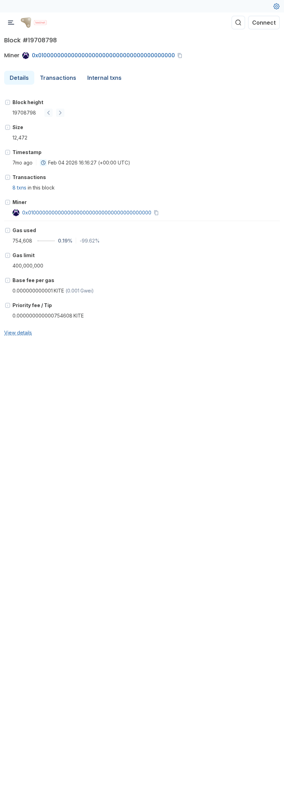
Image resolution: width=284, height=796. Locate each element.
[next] (60, 113)
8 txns (19, 187)
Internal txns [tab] (104, 77)
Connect (264, 22)
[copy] (181, 55)
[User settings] (276, 6)
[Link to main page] (26, 22)
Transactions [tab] (58, 77)
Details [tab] (19, 77)
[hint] (7, 102)
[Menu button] (11, 22)
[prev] (48, 113)
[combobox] (43, 162)
